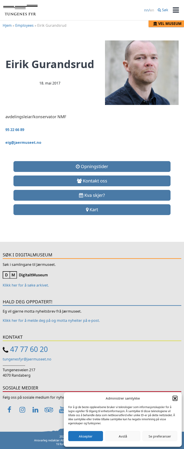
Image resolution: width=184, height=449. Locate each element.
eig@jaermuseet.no (23, 142)
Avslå (123, 436)
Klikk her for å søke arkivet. (26, 285)
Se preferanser (160, 436)
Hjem (7, 25)
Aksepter (85, 436)
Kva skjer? (94, 195)
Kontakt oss (94, 181)
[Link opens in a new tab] (25, 274)
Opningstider (94, 166)
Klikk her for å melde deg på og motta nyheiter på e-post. (51, 320)
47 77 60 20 (29, 349)
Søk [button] (164, 9)
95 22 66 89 (14, 129)
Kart (93, 210)
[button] (175, 398)
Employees (24, 25)
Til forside (62, 444)
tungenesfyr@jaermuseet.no (27, 359)
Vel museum (169, 23)
